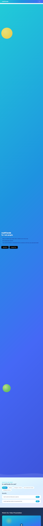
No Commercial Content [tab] (28, 487)
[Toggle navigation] (39, 1)
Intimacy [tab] (10, 487)
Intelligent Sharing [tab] (6, 490)
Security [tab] (4, 487)
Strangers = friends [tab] (18, 487)
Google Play (13, 247)
